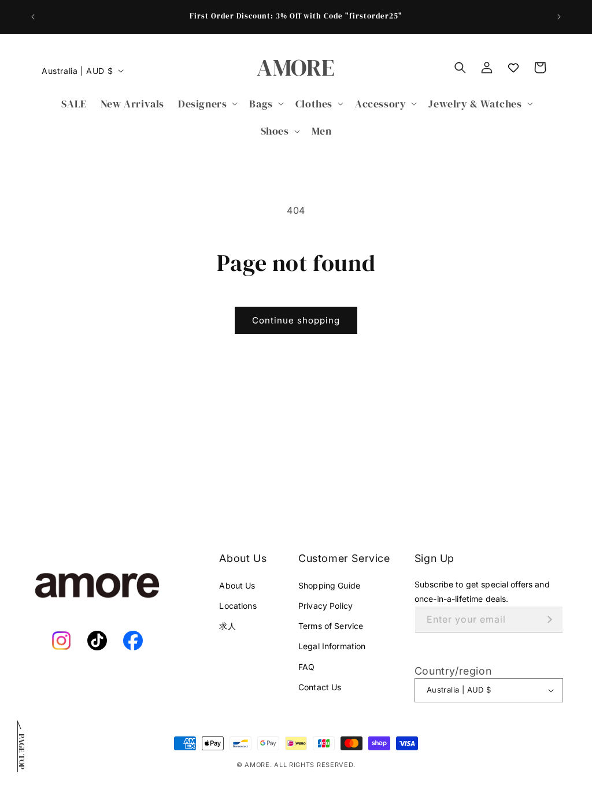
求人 (227, 626)
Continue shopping (296, 320)
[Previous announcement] (33, 17)
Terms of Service (330, 626)
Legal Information (331, 646)
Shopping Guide (329, 585)
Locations (237, 606)
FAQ (306, 667)
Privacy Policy (325, 606)
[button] (206, 103)
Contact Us (319, 687)
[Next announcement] (559, 17)
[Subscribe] (550, 619)
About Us (237, 585)
